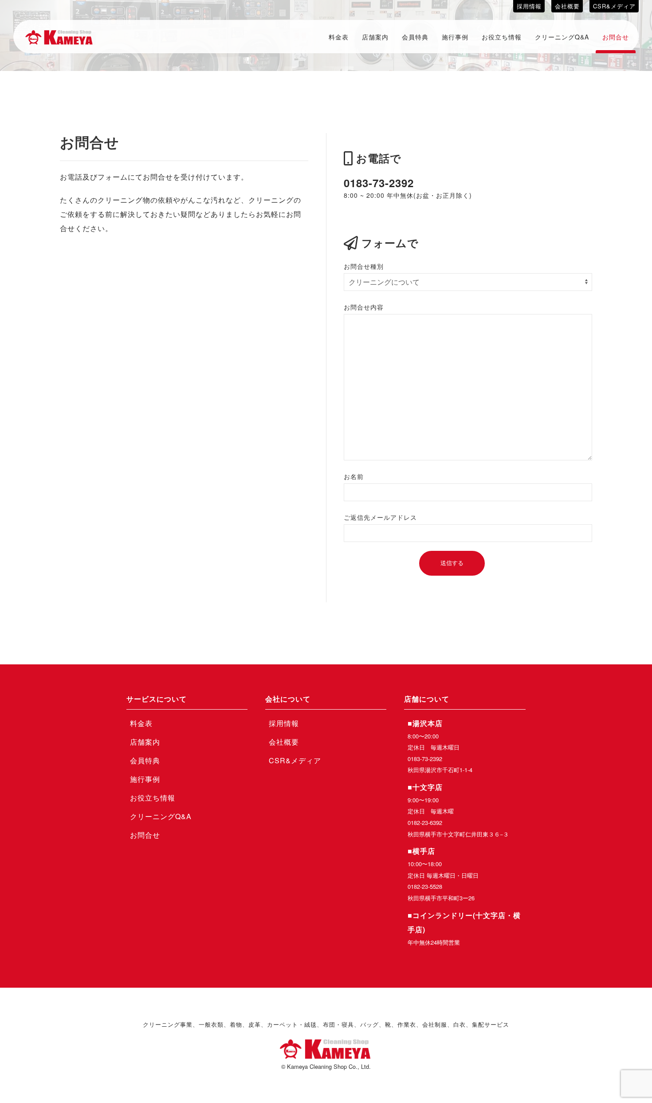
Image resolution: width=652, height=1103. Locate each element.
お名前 (354, 476)
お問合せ (615, 36)
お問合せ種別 (364, 266)
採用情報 (529, 6)
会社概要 (567, 6)
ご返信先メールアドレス (380, 517)
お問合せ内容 (364, 306)
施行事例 (455, 36)
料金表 (339, 36)
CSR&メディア (614, 6)
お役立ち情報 (502, 36)
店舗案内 (375, 36)
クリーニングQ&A (562, 36)
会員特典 (415, 36)
